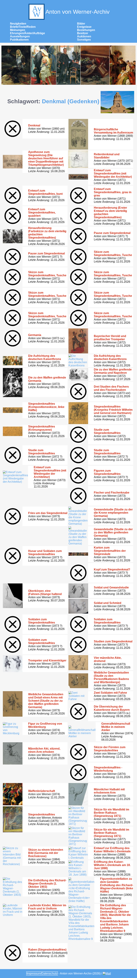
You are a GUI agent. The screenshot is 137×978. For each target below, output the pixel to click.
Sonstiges (84, 39)
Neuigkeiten (18, 23)
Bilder (81, 23)
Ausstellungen (20, 36)
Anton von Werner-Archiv (77, 12)
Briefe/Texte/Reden (23, 26)
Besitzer (82, 33)
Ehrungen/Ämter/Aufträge (27, 33)
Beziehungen (86, 30)
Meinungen (17, 30)
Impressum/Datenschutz (42, 973)
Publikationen (19, 39)
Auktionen (84, 36)
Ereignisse (84, 26)
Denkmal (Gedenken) (70, 101)
